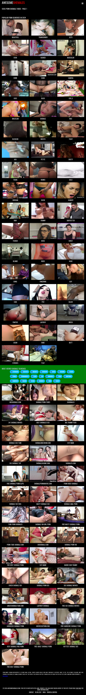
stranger (15, 372)
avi (42, 376)
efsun (32, 381)
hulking (62, 372)
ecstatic (25, 372)
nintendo (68, 376)
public (14, 376)
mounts (35, 372)
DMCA (44, 692)
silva (59, 376)
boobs (24, 381)
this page (78, 688)
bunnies (41, 381)
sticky (71, 372)
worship (44, 372)
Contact (31, 692)
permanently (25, 376)
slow (34, 376)
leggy (57, 381)
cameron (15, 381)
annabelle (50, 376)
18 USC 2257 (38, 692)
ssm (49, 381)
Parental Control (52, 692)
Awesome (13, 2)
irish (53, 372)
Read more (5, 676)
